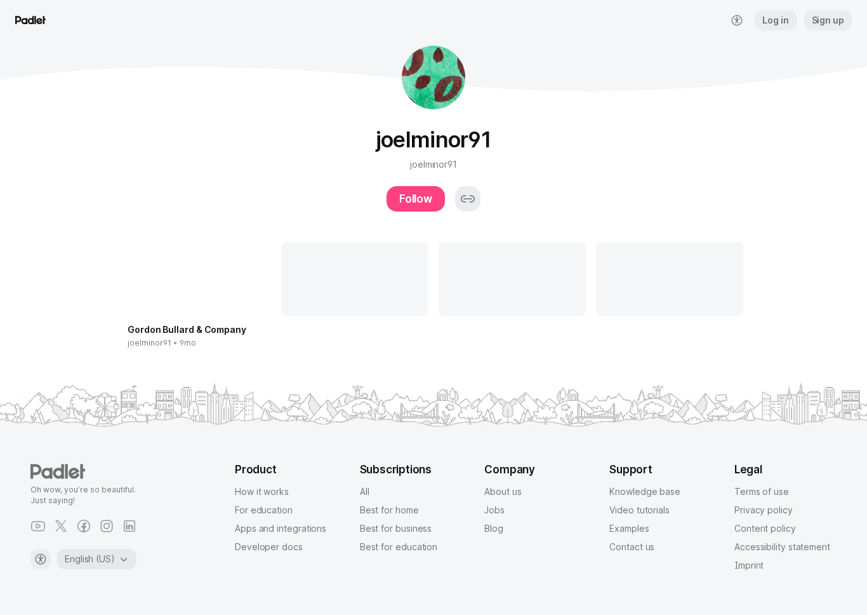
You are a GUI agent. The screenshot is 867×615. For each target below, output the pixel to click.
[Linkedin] (129, 526)
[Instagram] (106, 526)
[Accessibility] (40, 559)
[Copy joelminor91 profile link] (467, 199)
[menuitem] (737, 20)
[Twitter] (61, 526)
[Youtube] (38, 526)
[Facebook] (83, 526)
